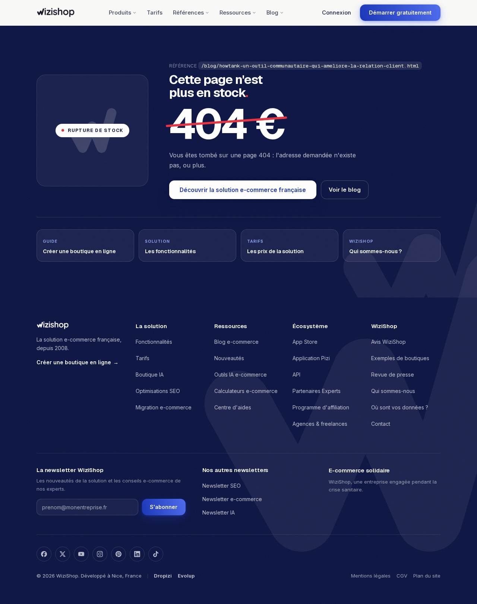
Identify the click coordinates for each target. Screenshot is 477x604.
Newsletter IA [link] (218, 512)
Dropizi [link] (163, 576)
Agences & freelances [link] (320, 424)
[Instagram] (99, 554)
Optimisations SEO (158, 391)
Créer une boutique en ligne (78, 362)
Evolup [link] (186, 576)
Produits (120, 12)
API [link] (296, 374)
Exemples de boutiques (400, 358)
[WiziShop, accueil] (56, 13)
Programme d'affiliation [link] (321, 407)
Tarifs (154, 12)
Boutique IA (150, 374)
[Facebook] (44, 554)
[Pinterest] (118, 554)
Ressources (235, 12)
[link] (400, 12)
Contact (380, 424)
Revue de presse (392, 374)
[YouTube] (81, 554)
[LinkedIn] (137, 554)
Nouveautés (229, 358)
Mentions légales (371, 576)
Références (188, 12)
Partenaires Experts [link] (317, 391)
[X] (62, 554)
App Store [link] (305, 342)
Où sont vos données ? (399, 407)
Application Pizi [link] (311, 358)
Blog (272, 12)
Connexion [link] (336, 12)
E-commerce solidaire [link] (359, 470)
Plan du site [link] (426, 576)
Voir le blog (345, 189)
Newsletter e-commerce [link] (232, 499)
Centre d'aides (232, 407)
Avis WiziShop (388, 342)
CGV (402, 576)
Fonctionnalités (154, 342)
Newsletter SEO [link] (221, 485)
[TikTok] (155, 554)
